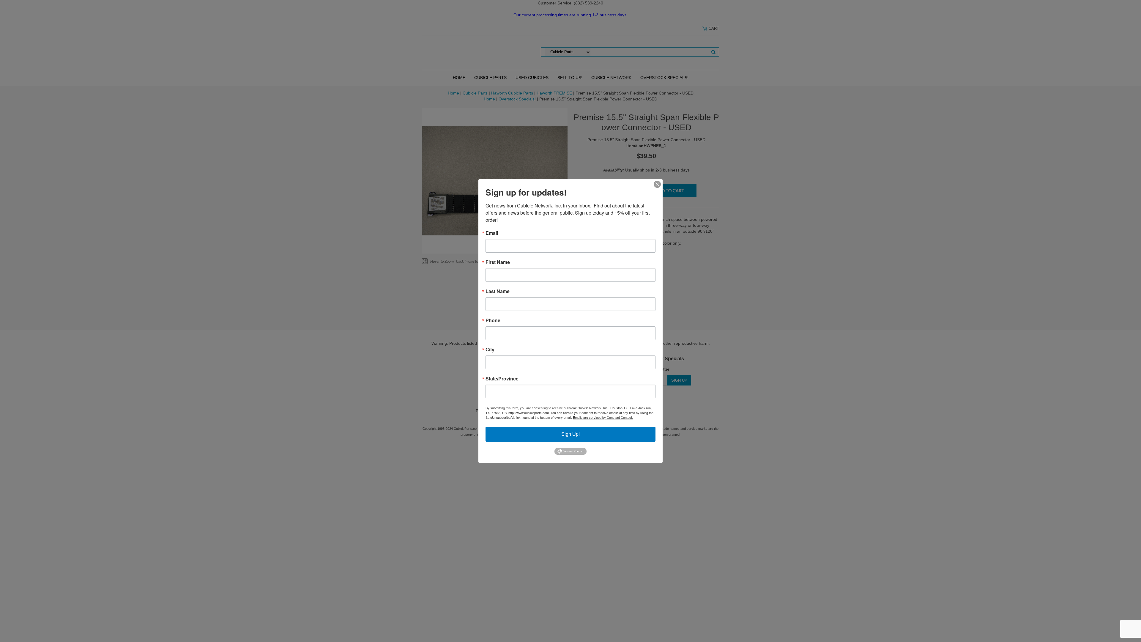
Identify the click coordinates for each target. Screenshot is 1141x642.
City (490, 349)
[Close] (657, 184)
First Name (498, 262)
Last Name (498, 291)
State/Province (502, 378)
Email (492, 233)
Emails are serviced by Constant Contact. (603, 417)
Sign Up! (570, 434)
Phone (493, 320)
